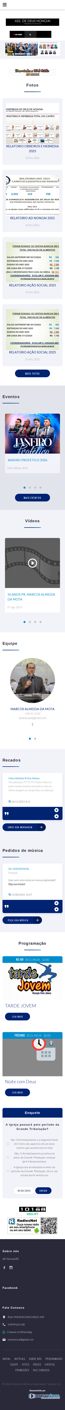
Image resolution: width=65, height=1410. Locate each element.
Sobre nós (35, 1358)
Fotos (25, 1364)
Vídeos (37, 1364)
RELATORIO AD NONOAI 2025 (32, 218)
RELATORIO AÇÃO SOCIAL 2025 (32, 285)
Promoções (22, 1370)
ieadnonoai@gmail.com (21, 1339)
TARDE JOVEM (20, 1005)
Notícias (19, 1358)
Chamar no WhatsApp (19, 1331)
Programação (54, 1358)
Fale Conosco (41, 1370)
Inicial (7, 1358)
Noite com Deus (20, 1081)
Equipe (14, 1364)
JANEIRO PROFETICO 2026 (27, 460)
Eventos (50, 1364)
